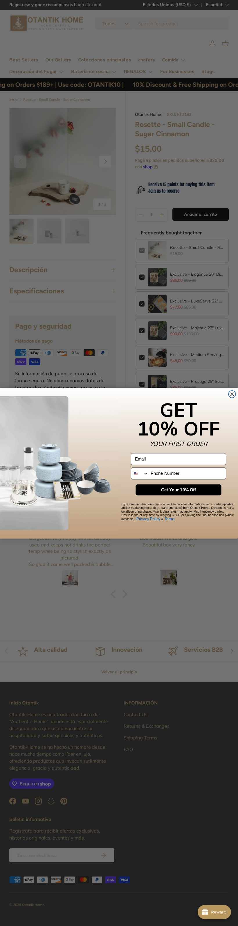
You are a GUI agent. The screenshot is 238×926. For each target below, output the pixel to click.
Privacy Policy (148, 519)
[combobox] (139, 473)
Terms (170, 519)
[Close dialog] (232, 394)
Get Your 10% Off (178, 489)
